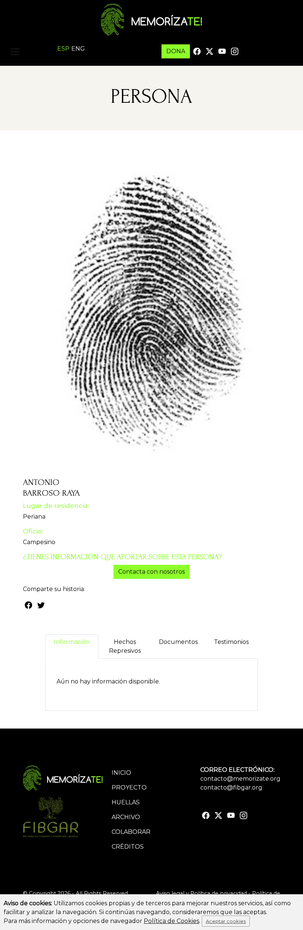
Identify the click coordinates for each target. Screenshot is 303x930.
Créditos (128, 846)
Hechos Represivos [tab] (125, 646)
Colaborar (131, 831)
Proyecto (129, 787)
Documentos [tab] (178, 641)
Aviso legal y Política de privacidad (201, 893)
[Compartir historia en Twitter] (41, 604)
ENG (78, 48)
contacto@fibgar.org (231, 787)
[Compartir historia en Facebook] (28, 604)
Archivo (126, 817)
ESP (63, 48)
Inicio (121, 772)
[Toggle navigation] (14, 51)
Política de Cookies (171, 920)
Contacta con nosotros (151, 571)
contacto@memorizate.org (240, 778)
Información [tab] (72, 641)
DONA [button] (175, 51)
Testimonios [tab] (231, 641)
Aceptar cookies (226, 921)
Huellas (126, 802)
